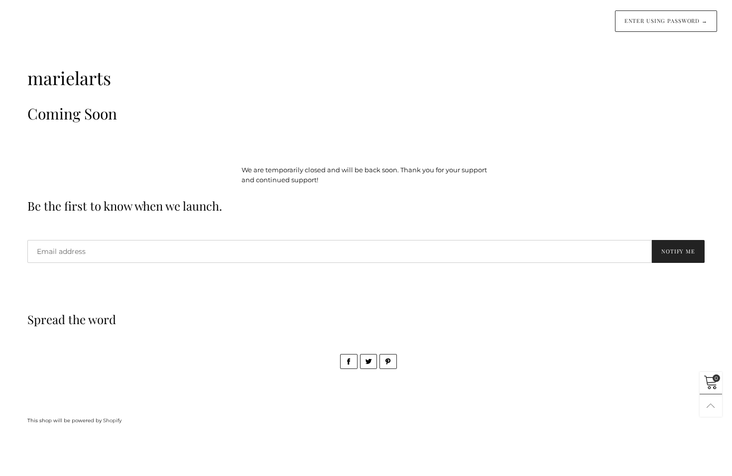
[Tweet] (368, 361)
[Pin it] (388, 361)
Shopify (112, 420)
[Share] (349, 361)
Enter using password (666, 20)
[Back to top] (711, 405)
